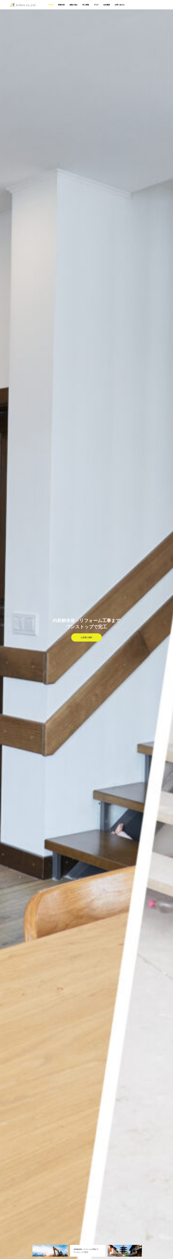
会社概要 (106, 5)
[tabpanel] (86, 629)
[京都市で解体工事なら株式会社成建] (23, 4)
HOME (50, 5)
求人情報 (85, 5)
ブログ (96, 5)
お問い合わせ (120, 5)
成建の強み (73, 5)
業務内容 (61, 5)
